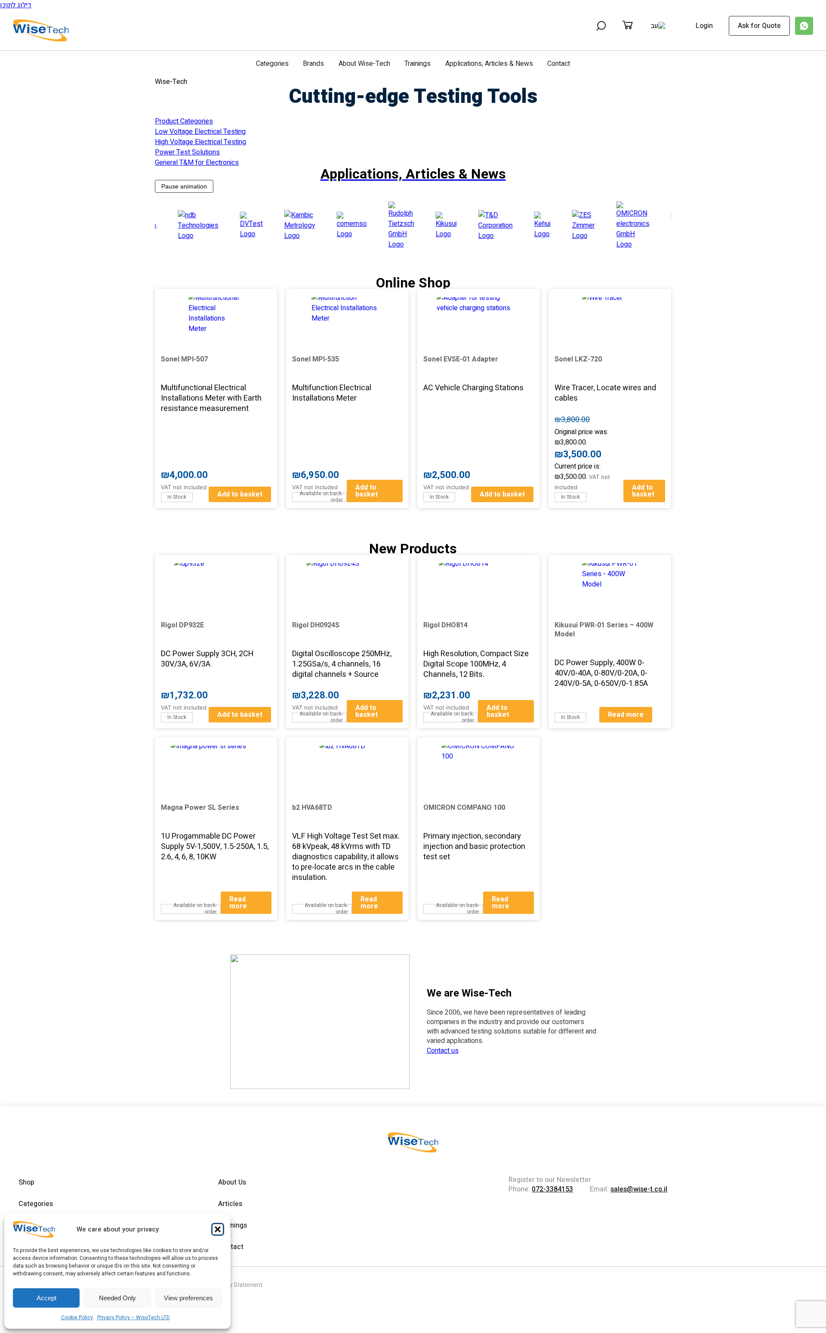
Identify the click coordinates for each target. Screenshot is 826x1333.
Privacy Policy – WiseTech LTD (133, 1317)
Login (704, 26)
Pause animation (184, 186)
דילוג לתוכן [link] (15, 5)
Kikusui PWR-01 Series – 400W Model (604, 629)
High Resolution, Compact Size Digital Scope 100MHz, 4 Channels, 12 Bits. (476, 664)
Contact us (443, 1051)
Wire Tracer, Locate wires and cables (605, 393)
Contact (558, 64)
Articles (230, 1204)
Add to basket (239, 494)
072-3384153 (552, 1189)
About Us (232, 1182)
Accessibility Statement (230, 1285)
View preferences (188, 1298)
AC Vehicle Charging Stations (473, 388)
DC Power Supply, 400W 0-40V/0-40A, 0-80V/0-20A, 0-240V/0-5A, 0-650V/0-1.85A (601, 673)
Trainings (417, 64)
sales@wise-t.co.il (638, 1189)
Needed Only (117, 1298)
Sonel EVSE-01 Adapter (460, 359)
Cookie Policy (77, 1317)
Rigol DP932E (182, 625)
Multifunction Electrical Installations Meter (331, 393)
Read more (626, 715)
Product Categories (184, 121)
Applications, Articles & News (489, 64)
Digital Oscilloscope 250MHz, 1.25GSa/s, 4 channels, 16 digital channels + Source (341, 664)
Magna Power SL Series (200, 807)
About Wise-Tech (364, 64)
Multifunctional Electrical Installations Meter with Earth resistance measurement (211, 398)
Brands (313, 64)
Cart (637, 26)
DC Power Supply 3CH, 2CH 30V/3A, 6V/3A (207, 659)
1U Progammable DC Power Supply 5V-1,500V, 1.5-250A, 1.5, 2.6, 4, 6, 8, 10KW (214, 846)
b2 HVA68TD (312, 807)
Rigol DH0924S (315, 625)
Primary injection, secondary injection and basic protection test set (474, 846)
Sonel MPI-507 (184, 359)
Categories (272, 64)
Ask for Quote (759, 26)
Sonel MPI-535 (315, 359)
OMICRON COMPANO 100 (464, 807)
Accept (46, 1298)
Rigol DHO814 (445, 625)
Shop (26, 1182)
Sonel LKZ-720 (578, 359)
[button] (217, 1229)
